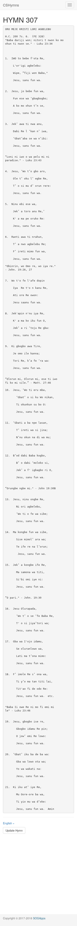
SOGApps (39, 918)
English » (8, 823)
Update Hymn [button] (14, 830)
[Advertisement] (38, 876)
